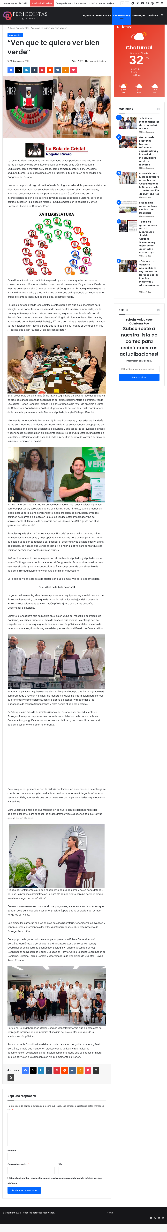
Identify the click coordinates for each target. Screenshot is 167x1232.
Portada (88, 15)
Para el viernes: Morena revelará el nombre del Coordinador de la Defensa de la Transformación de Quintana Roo (149, 184)
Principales (103, 15)
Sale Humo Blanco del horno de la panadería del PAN (149, 123)
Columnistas (121, 15)
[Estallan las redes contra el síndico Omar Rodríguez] (128, 207)
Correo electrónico (18, 1164)
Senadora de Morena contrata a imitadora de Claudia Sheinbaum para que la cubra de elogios (103, 3)
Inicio (12, 28)
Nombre (12, 1150)
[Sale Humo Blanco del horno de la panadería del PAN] (128, 123)
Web (61, 1164)
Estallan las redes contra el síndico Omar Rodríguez (148, 208)
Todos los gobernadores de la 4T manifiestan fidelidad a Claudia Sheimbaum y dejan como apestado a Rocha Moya (148, 237)
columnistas (23, 28)
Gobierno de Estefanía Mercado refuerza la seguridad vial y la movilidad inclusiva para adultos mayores (148, 151)
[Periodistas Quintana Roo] (24, 15)
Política (153, 15)
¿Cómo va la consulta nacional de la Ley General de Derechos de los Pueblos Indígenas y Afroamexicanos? (149, 275)
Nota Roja (138, 15)
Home (110, 1212)
